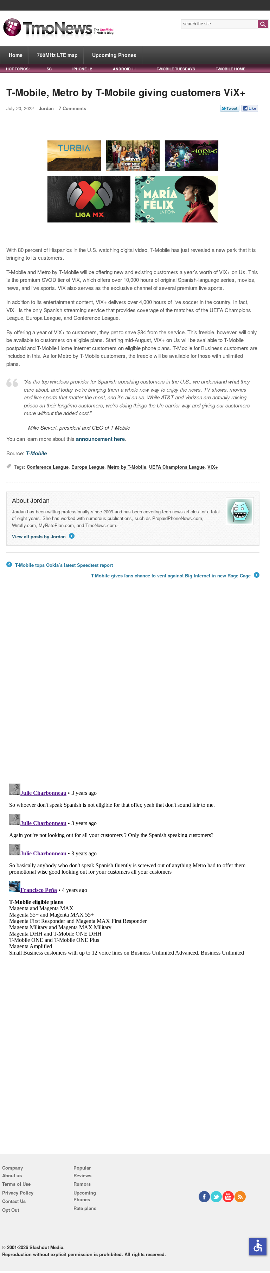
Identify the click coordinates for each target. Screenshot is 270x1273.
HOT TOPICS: (18, 68)
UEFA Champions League (177, 466)
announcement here (100, 439)
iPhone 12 (82, 68)
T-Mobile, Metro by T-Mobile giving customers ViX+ (125, 92)
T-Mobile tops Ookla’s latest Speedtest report (59, 565)
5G (49, 68)
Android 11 (124, 68)
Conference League (48, 466)
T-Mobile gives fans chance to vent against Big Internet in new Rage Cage (174, 575)
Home (15, 54)
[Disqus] (132, 869)
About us (12, 1175)
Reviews (82, 1175)
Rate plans (84, 1208)
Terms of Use (16, 1183)
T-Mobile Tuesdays (176, 68)
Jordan (46, 108)
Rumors (82, 1183)
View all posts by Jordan (42, 536)
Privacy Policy (17, 1192)
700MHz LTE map (57, 54)
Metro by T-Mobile (126, 466)
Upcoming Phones (114, 54)
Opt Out (10, 1209)
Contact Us (14, 1201)
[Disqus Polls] (133, 686)
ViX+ (212, 466)
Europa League (87, 466)
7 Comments (72, 108)
